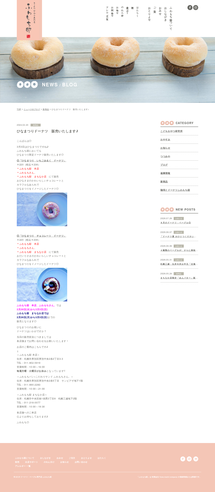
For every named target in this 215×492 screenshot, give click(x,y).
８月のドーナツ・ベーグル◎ (175, 222)
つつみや (165, 156)
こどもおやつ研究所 (171, 131)
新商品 (164, 181)
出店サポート (127, 9)
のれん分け (122, 10)
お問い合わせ (112, 10)
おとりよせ (149, 12)
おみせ (160, 9)
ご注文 (155, 6)
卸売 (17, 462)
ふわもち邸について (171, 17)
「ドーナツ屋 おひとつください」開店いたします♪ (187, 236)
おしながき (165, 12)
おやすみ (165, 139)
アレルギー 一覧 (107, 11)
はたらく (138, 10)
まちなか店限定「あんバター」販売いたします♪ (185, 277)
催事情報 (165, 173)
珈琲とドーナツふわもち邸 (175, 190)
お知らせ (117, 9)
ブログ (164, 164)
